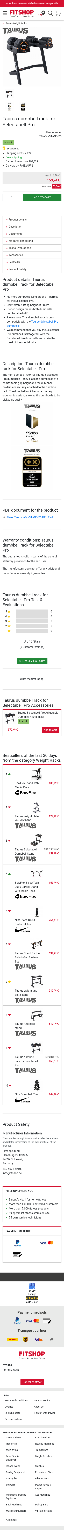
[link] (17, 1243)
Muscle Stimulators (16, 1510)
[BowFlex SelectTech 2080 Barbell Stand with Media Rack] (36, 873)
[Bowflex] (25, 792)
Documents (15, 233)
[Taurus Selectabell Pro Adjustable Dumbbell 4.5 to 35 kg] (10, 717)
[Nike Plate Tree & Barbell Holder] (36, 910)
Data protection (42, 1400)
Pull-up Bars (41, 1504)
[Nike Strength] (25, 929)
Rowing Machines (44, 1443)
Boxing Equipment (15, 1472)
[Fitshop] (21, 13)
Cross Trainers (13, 1437)
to (11, 1370)
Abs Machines (42, 1494)
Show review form (32, 661)
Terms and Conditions (16, 1400)
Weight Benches (43, 1456)
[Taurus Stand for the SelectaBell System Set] (36, 944)
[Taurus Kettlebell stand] (36, 1014)
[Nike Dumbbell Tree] (36, 1085)
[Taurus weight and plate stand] (36, 981)
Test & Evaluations (20, 248)
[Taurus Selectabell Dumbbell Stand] (36, 840)
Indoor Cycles (13, 1466)
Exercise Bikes (42, 1437)
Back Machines (14, 1504)
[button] (9, 93)
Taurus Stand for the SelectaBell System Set (27, 957)
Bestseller (14, 262)
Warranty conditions (21, 240)
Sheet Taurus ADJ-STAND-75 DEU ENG (30, 517)
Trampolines (41, 1450)
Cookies (9, 1406)
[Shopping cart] (59, 13)
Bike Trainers (42, 1478)
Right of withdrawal (44, 1413)
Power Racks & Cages (43, 1486)
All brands (11, 1519)
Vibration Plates (43, 1510)
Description (15, 226)
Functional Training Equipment (16, 1496)
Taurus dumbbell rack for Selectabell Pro (26, 1061)
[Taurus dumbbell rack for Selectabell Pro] (36, 1047)
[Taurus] (15, 30)
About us (39, 1406)
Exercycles (11, 1478)
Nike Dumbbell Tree (26, 1094)
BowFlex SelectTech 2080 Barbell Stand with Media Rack (27, 887)
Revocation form (13, 1419)
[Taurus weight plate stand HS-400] (36, 807)
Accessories (16, 255)
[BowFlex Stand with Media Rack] (36, 773)
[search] (50, 13)
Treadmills (11, 1443)
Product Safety (17, 269)
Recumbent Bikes (44, 1472)
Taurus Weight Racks (16, 23)
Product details (18, 219)
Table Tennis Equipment (12, 1458)
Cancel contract (32, 1382)
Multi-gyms (12, 1450)
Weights (39, 1466)
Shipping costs (12, 1413)
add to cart (42, 197)
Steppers (10, 1484)
